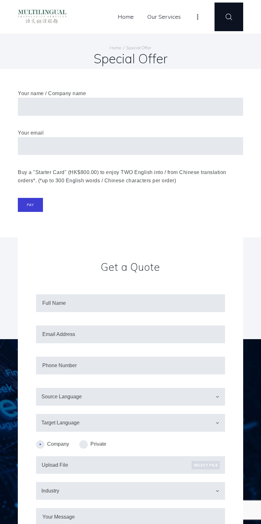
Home (115, 47)
